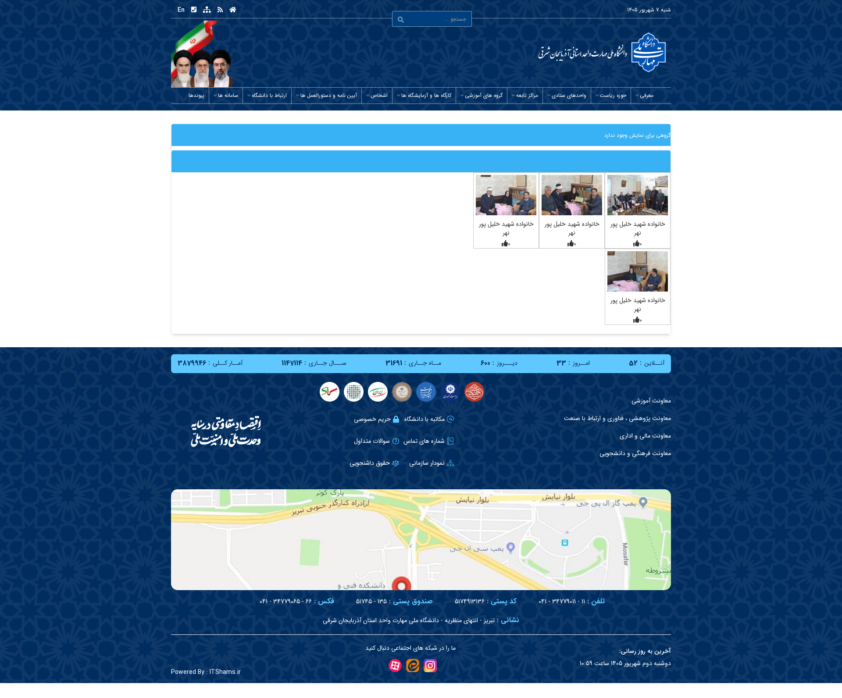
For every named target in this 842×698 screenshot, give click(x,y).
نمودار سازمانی (427, 463)
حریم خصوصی (372, 419)
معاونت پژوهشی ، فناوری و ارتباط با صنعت (617, 418)
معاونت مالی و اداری (645, 436)
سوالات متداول (372, 441)
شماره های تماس (424, 441)
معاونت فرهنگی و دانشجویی (635, 453)
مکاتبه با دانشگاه (424, 419)
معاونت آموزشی (651, 401)
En (181, 10)
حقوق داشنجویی (370, 463)
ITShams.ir (206, 672)
